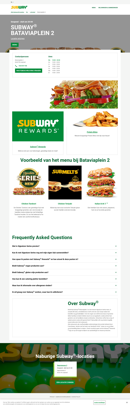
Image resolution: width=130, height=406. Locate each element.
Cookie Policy (76, 397)
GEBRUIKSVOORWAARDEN (63, 397)
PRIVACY (52, 397)
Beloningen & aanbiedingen (108, 7)
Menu (94, 7)
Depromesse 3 (62, 365)
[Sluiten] (127, 402)
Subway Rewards (38, 147)
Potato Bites (92, 132)
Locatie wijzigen (18, 38)
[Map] (38, 317)
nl (11, 2)
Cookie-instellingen (99, 402)
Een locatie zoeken (65, 382)
